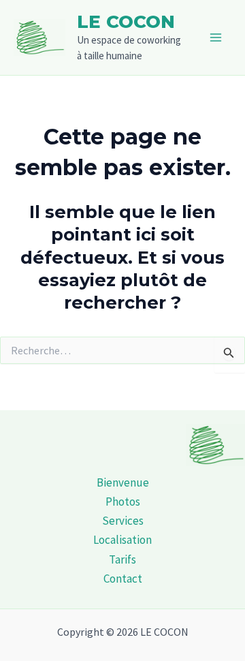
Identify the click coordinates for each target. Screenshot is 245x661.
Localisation (122, 539)
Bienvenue (123, 482)
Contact (122, 578)
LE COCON (126, 22)
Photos (122, 501)
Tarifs (122, 559)
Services (123, 520)
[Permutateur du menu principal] (216, 37)
